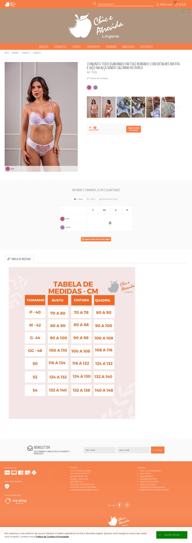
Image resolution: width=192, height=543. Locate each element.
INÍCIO (7, 52)
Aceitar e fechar (171, 535)
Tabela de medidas (21, 259)
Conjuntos (26, 52)
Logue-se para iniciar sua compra (97, 239)
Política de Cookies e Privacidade (52, 536)
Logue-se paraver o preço (133, 129)
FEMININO (15, 52)
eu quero (157, 450)
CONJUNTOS (37, 52)
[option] (94, 107)
